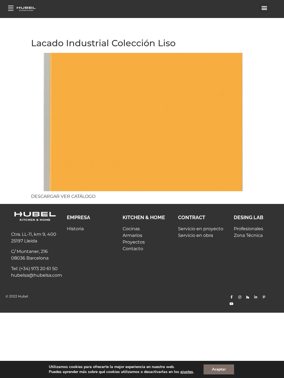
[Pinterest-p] (263, 297)
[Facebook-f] (231, 297)
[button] (264, 7)
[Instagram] (239, 297)
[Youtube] (231, 304)
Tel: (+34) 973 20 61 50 (34, 268)
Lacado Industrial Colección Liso (103, 43)
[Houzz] (247, 297)
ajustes (186, 371)
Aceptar (219, 369)
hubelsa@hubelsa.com (36, 275)
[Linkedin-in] (255, 297)
